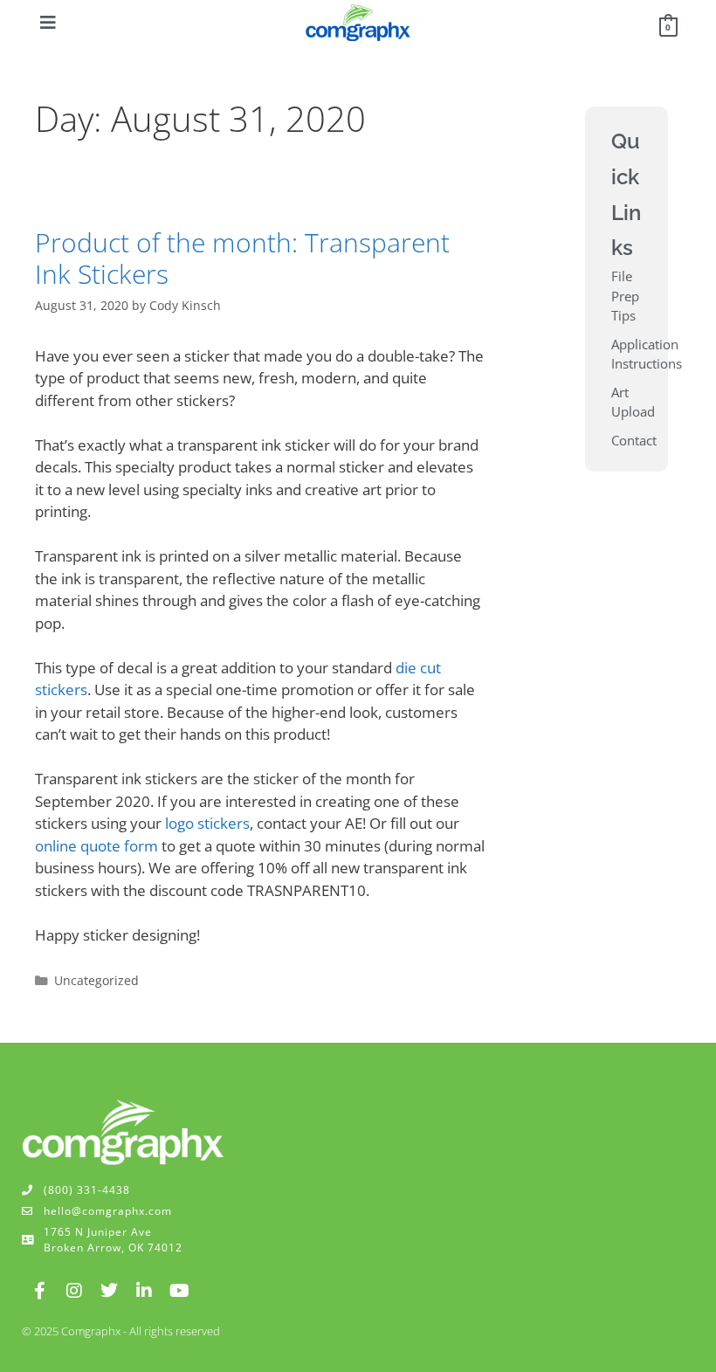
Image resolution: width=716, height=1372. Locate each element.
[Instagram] (74, 1290)
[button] (48, 22)
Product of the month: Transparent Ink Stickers (242, 258)
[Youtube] (179, 1290)
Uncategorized (96, 980)
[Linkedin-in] (144, 1290)
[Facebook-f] (39, 1290)
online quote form (96, 846)
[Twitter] (109, 1290)
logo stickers (207, 823)
